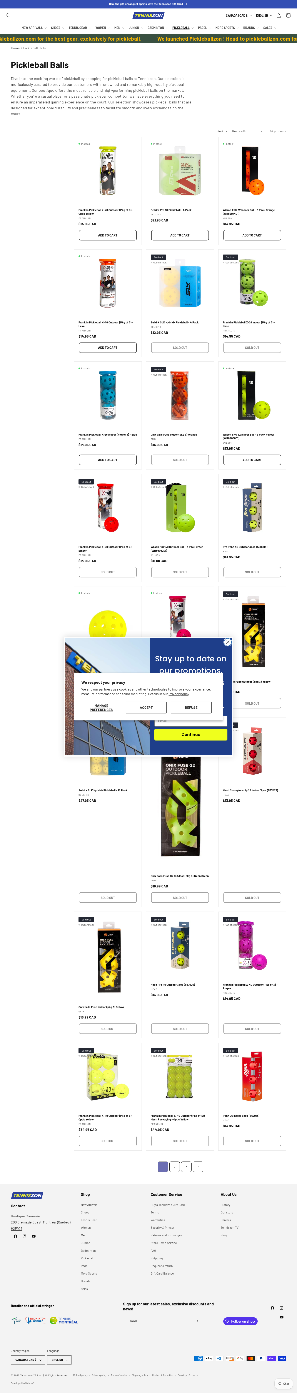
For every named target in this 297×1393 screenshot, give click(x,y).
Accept (146, 707)
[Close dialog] (228, 642)
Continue (191, 734)
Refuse (191, 707)
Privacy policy (179, 694)
